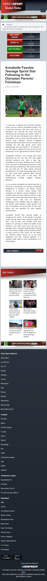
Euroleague (5, 549)
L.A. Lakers (5, 545)
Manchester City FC (8, 488)
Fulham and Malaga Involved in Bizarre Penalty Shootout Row (15, 332)
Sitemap (20, 570)
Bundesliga (5, 444)
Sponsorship (5, 405)
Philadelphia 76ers (7, 519)
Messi (3, 423)
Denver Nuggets (6, 536)
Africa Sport (5, 358)
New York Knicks (6, 528)
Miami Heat (5, 524)
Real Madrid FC (6, 480)
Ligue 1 (3, 436)
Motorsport (4, 383)
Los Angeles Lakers (8, 511)
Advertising (5, 400)
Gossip (3, 370)
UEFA (3, 453)
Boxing (3, 392)
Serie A (3, 440)
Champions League (7, 457)
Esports (3, 396)
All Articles (28, 570)
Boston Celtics (6, 515)
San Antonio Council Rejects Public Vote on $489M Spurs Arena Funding (15, 292)
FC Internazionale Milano (9, 493)
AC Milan (4, 484)
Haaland (4, 470)
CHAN (3, 466)
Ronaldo (4, 419)
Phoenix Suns (5, 532)
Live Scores (5, 362)
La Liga (3, 431)
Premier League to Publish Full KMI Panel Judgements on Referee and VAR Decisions (30, 293)
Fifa (2, 449)
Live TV (3, 366)
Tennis (3, 379)
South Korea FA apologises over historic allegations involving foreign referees (30, 333)
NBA (2, 502)
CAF (2, 461)
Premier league (6, 427)
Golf (2, 388)
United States (13, 8)
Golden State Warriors (8, 541)
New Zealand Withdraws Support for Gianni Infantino (30, 311)
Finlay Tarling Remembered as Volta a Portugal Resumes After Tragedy (14, 313)
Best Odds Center (7, 409)
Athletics (9, 24)
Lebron (3, 506)
